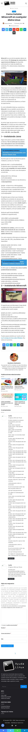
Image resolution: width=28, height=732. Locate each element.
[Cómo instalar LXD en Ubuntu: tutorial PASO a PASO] (7, 381)
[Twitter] (7, 344)
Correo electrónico (6, 633)
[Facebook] (3, 344)
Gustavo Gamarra (8, 23)
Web (2, 639)
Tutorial (16, 8)
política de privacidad (12, 625)
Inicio (12, 8)
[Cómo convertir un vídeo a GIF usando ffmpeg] (21, 396)
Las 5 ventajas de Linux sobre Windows (11, 338)
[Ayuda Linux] (10, 3)
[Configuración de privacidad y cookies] (2, 725)
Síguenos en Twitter (7, 711)
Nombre (3, 627)
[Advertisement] (14, 46)
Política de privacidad (6, 696)
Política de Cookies (5, 698)
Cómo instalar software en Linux (19, 387)
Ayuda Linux (20, 722)
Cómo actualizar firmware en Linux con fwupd (7, 403)
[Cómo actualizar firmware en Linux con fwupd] (7, 396)
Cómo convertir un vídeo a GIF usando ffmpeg (20, 403)
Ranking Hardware (5, 707)
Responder (11, 558)
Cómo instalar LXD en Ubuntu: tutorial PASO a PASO (7, 388)
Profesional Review (5, 706)
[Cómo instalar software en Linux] (21, 381)
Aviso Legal (3, 695)
